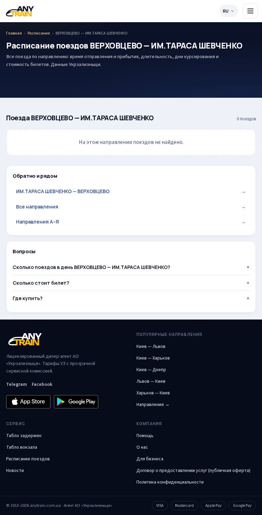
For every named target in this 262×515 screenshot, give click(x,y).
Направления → (153, 404)
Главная (14, 33)
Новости (15, 470)
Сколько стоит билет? (41, 283)
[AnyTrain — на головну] (19, 11)
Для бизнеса (149, 459)
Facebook (42, 384)
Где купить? (28, 298)
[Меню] (250, 10)
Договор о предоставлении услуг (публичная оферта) (193, 470)
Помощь (145, 435)
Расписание (39, 33)
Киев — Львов (150, 346)
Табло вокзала (21, 447)
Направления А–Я (131, 221)
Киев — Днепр (151, 369)
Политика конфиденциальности (170, 482)
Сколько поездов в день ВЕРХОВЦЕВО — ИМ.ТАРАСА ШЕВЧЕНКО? (91, 267)
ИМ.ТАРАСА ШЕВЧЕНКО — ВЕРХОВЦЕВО (131, 191)
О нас (142, 447)
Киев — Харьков (153, 358)
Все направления (131, 206)
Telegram (16, 384)
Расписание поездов (28, 459)
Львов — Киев (150, 381)
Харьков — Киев (153, 393)
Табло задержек (24, 435)
